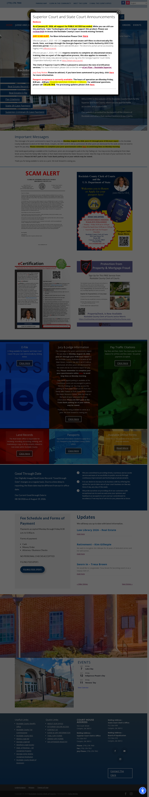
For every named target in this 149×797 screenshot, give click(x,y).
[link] (85, 36)
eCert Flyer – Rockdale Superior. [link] (97, 67)
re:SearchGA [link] (38, 31)
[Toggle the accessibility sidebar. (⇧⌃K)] (142, 790)
